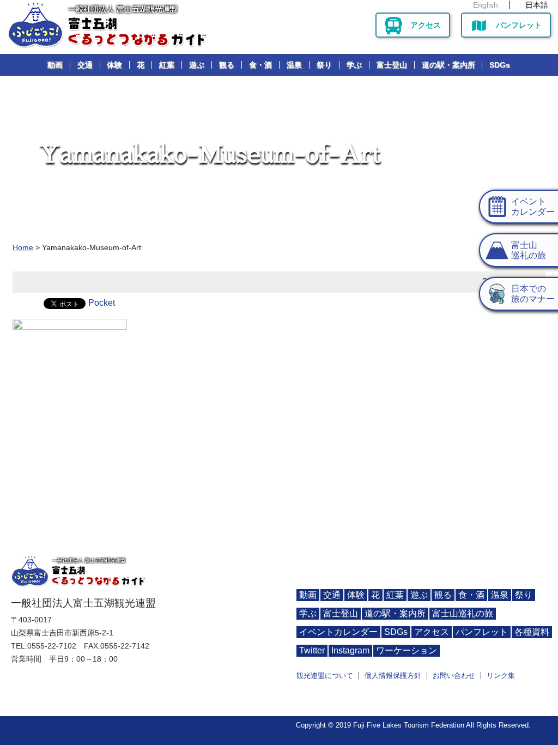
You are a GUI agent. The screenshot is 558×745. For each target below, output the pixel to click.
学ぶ (354, 64)
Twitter (312, 650)
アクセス (425, 25)
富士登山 (392, 64)
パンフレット (519, 25)
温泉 (294, 64)
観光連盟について (324, 675)
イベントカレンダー (338, 632)
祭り (324, 64)
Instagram (350, 650)
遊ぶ (196, 64)
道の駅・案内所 (448, 64)
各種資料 (531, 632)
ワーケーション (406, 650)
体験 (114, 64)
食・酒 (260, 64)
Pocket (101, 302)
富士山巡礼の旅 (462, 613)
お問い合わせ (454, 675)
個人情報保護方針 (393, 675)
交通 (85, 64)
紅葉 (166, 64)
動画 (55, 64)
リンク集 (501, 675)
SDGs (499, 64)
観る (226, 64)
